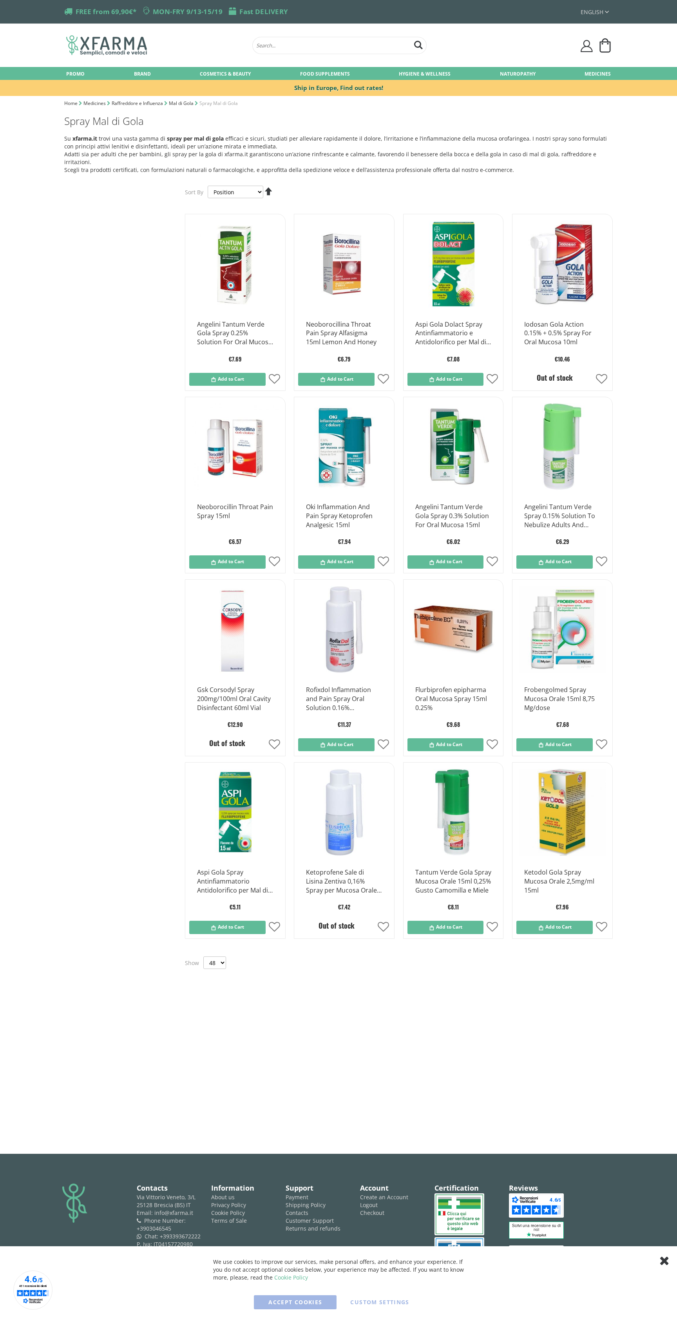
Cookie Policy (228, 1212)
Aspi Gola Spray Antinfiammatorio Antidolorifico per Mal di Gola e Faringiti (232, 881)
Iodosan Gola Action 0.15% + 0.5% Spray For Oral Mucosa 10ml (558, 333)
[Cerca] (418, 44)
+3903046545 (154, 1228)
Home (71, 103)
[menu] (338, 73)
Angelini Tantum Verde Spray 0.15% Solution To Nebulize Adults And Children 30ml (559, 516)
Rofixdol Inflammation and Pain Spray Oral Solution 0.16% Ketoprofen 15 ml (338, 699)
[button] (595, 11)
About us (223, 1197)
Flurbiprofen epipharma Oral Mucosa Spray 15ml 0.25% (451, 698)
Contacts (297, 1212)
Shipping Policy (306, 1205)
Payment (297, 1197)
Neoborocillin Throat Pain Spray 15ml (235, 511)
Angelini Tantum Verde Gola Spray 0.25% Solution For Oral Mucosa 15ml (234, 333)
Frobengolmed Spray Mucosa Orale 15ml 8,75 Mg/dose (559, 698)
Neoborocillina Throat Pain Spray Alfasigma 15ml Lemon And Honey (341, 333)
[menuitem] (75, 73)
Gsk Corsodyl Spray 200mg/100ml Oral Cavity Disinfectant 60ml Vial (234, 698)
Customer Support (310, 1220)
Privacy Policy (228, 1205)
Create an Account (384, 1197)
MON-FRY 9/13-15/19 (188, 11)
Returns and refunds (313, 1228)
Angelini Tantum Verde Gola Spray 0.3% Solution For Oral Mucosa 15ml (452, 515)
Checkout (372, 1212)
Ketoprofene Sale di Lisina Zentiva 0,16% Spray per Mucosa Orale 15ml (341, 881)
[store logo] (155, 45)
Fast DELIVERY (263, 11)
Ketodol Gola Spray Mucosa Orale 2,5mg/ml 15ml (559, 881)
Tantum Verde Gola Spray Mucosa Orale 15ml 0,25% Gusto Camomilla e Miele (453, 881)
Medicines (95, 103)
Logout (369, 1205)
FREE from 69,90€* (106, 11)
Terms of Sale (229, 1220)
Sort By (194, 192)
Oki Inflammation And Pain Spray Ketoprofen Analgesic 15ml (339, 515)
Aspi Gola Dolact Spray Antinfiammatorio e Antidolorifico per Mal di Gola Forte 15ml (450, 333)
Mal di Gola (182, 103)
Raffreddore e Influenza (138, 103)
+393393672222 (180, 1236)
